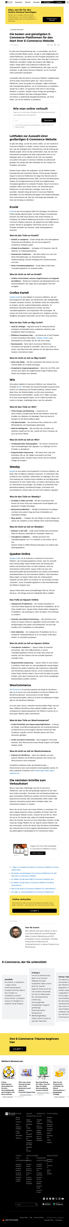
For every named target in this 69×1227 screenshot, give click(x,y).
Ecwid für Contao (39, 1191)
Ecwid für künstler (18, 1169)
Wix (20, 387)
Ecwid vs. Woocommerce (29, 1169)
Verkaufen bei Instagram (29, 1138)
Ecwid (12, 211)
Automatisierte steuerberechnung (50, 1125)
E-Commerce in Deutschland (50, 1165)
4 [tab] (37, 1015)
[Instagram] (59, 1199)
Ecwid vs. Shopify (29, 1165)
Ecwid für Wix (39, 1169)
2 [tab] (32, 1015)
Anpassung (50, 1142)
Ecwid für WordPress (40, 1165)
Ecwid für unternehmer (19, 1174)
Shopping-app (50, 1136)
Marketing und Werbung (44, 1093)
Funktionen (19, 1122)
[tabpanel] (15, 997)
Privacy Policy (24, 1217)
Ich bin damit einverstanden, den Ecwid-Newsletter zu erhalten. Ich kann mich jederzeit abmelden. (34, 126)
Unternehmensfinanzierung (27, 1095)
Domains (49, 1117)
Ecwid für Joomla (39, 1178)
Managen (36, 2)
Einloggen (47, 2)
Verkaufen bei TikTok (29, 1143)
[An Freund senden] (58, 45)
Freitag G (36, 973)
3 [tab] (35, 1015)
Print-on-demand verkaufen (39, 1138)
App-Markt (19, 1135)
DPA (31, 1217)
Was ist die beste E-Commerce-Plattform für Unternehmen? (33, 889)
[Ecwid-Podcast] (46, 1199)
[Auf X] (55, 45)
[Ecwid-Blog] (43, 1199)
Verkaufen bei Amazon (29, 1149)
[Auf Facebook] (48, 45)
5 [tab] (40, 1015)
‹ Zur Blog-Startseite (16, 29)
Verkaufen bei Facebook (29, 1132)
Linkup (49, 1140)
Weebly (12, 471)
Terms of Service (39, 1217)
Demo (18, 1124)
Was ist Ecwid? (18, 1118)
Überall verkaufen (29, 1121)
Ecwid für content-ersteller (18, 1179)
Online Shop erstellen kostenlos (50, 1172)
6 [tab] (42, 1015)
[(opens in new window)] (46, 1203)
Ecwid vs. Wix (29, 1174)
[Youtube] (62, 1199)
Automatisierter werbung (50, 1129)
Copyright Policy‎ (49, 1220)
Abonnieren (48, 120)
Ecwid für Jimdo (39, 1187)
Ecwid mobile (18, 1132)
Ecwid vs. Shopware (29, 1182)
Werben (28, 2)
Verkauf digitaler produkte (39, 1132)
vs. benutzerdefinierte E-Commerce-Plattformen (32, 892)
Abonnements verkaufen (40, 1127)
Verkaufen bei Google (29, 1126)
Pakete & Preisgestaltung (19, 1127)
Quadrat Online (15, 558)
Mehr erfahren (37, 853)
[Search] (36, 1204)
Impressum (58, 1220)
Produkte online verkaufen (39, 1121)
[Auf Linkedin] (52, 45)
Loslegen (59, 2)
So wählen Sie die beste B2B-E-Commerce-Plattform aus (32, 879)
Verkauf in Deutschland (50, 1160)
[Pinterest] (49, 1199)
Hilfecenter (19, 1138)
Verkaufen (18, 2)
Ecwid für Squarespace (40, 1174)
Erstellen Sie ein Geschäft (52, 19)
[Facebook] (52, 1199)
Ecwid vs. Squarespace (29, 1178)
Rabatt (49, 1133)
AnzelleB (9, 979)
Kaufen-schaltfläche (50, 1121)
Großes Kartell (15, 297)
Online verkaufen (8, 1097)
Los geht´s (34, 911)
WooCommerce (15, 689)
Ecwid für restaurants (19, 1165)
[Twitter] (55, 1199)
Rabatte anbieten (43, 338)
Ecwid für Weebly (39, 1182)
